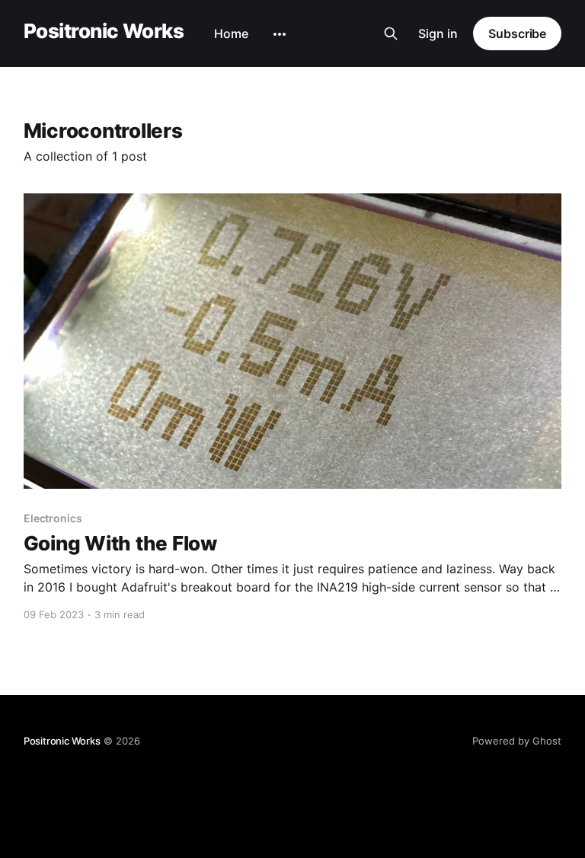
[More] (279, 34)
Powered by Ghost (516, 741)
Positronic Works (104, 32)
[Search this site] (391, 33)
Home (231, 33)
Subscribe (517, 33)
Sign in (438, 33)
